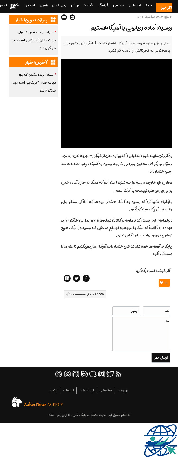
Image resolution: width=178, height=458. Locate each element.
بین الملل (59, 5)
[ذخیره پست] (72, 17)
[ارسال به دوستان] (64, 17)
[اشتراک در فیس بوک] (86, 278)
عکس (15, 5)
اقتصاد (89, 5)
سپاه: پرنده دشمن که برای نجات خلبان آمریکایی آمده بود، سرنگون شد (34, 40)
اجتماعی (135, 5)
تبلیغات (68, 390)
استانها (30, 5)
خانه (149, 5)
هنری (44, 5)
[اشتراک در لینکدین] (67, 278)
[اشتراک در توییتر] (76, 278)
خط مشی (105, 390)
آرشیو (53, 390)
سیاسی (118, 5)
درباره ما (123, 390)
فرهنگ (103, 5)
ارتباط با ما (86, 390)
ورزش (75, 5)
